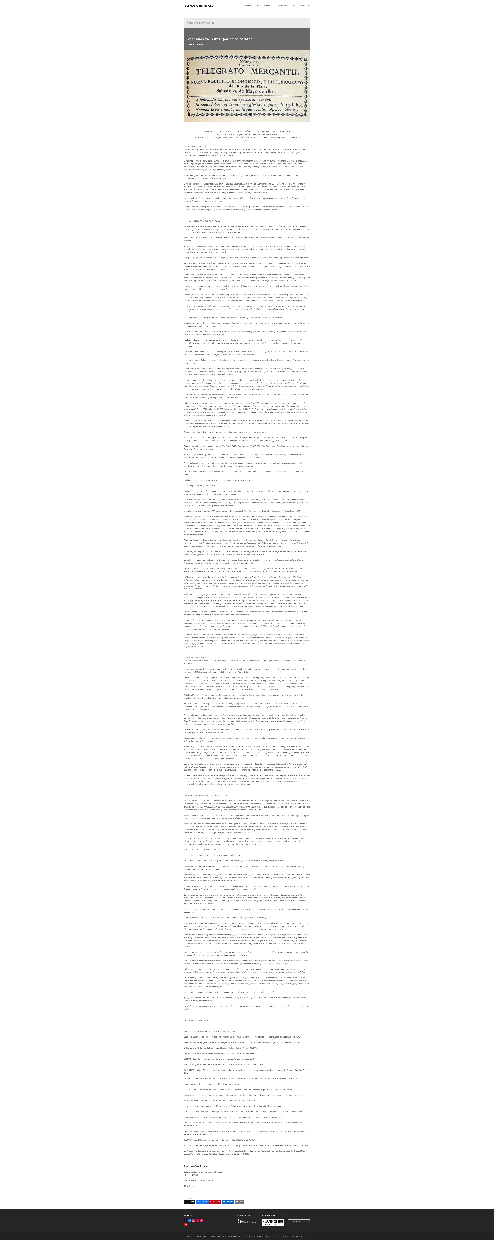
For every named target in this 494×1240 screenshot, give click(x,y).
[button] (309, 5)
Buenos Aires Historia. (192, 1236)
